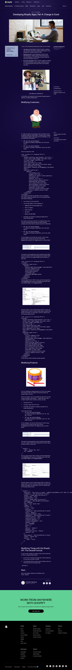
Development (37, 12)
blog (33, 12)
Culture (38, 6)
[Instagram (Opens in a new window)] (56, 666)
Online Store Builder (37, 652)
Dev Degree (48, 633)
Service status (23, 643)
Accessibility (23, 656)
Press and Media (24, 635)
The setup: (26, 49)
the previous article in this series (30, 136)
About (22, 628)
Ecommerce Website (37, 656)
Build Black (23, 654)
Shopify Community (37, 637)
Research (22, 658)
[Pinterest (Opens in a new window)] (66, 666)
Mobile (26, 6)
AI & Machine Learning (19, 6)
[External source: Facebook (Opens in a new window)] (44, 583)
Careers (22, 630)
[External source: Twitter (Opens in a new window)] (47, 583)
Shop (59, 628)
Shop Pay (60, 630)
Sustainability (23, 652)
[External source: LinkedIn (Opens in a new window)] (50, 583)
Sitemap (23, 666)
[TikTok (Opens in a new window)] (60, 666)
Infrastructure (32, 6)
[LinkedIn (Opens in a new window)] (63, 666)
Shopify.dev (48, 628)
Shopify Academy (36, 635)
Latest (43, 6)
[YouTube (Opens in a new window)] (53, 666)
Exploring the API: (27, 54)
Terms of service (8, 666)
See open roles (36, 611)
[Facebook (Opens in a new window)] (47, 666)
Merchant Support (36, 628)
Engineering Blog (9, 6)
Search (64, 6)
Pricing (23, 2)
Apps (55, 132)
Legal (22, 641)
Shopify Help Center (37, 630)
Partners (22, 637)
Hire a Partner (36, 633)
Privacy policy (17, 666)
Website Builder (36, 654)
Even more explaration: (28, 60)
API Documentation (50, 630)
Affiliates (22, 639)
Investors (22, 633)
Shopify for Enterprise (62, 633)
